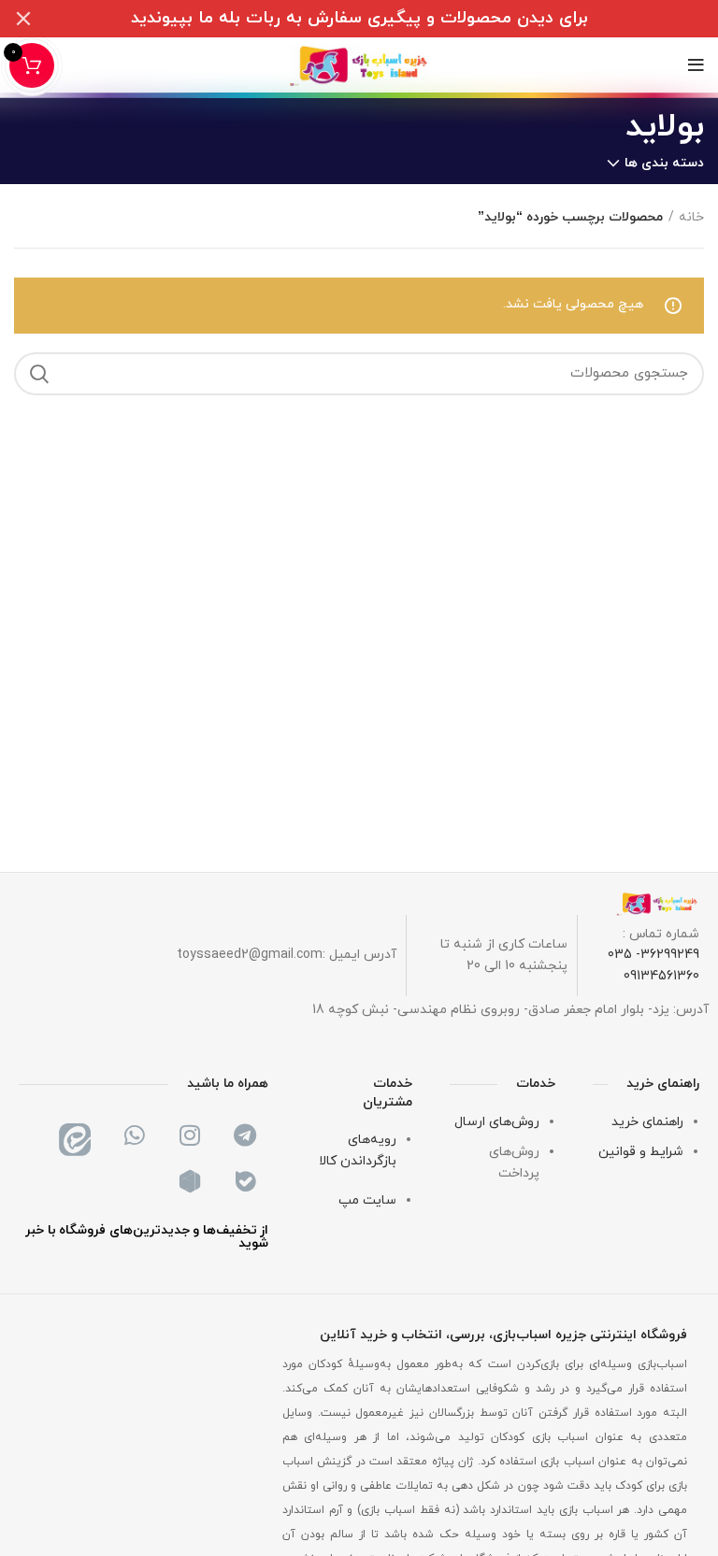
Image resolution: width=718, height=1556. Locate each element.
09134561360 (661, 976)
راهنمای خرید (647, 1122)
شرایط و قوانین (640, 1152)
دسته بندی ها (664, 163)
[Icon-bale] (245, 1182)
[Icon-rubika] (189, 1182)
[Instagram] (189, 1135)
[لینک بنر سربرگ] (387, 18)
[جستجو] (39, 373)
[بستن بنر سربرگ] (23, 18)
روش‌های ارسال (496, 1122)
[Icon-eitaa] (79, 1135)
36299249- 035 (653, 955)
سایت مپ (367, 1200)
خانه (691, 217)
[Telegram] (245, 1135)
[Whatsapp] (134, 1135)
